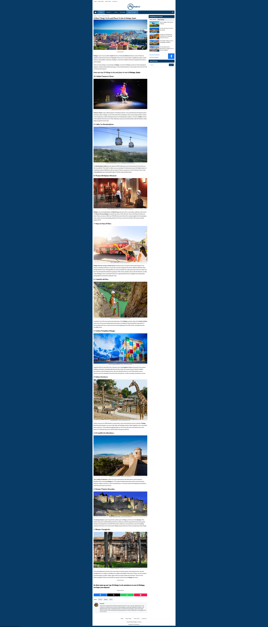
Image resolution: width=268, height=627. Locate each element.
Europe (100, 599)
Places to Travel (132, 12)
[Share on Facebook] (100, 595)
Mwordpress (137, 624)
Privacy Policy (101, 1)
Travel (100, 12)
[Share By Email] (140, 595)
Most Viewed (153, 19)
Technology (122, 12)
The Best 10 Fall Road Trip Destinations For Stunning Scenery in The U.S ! (166, 36)
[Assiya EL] (96, 605)
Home (95, 1)
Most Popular (161, 19)
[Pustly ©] (134, 6)
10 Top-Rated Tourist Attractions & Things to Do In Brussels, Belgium (167, 48)
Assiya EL (102, 603)
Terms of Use (108, 1)
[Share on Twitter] (113, 595)
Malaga (105, 599)
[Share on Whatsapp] (127, 595)
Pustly (128, 621)
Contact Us (114, 1)
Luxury (115, 12)
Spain (111, 599)
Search (172, 12)
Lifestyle (108, 12)
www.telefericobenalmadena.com (128, 162)
